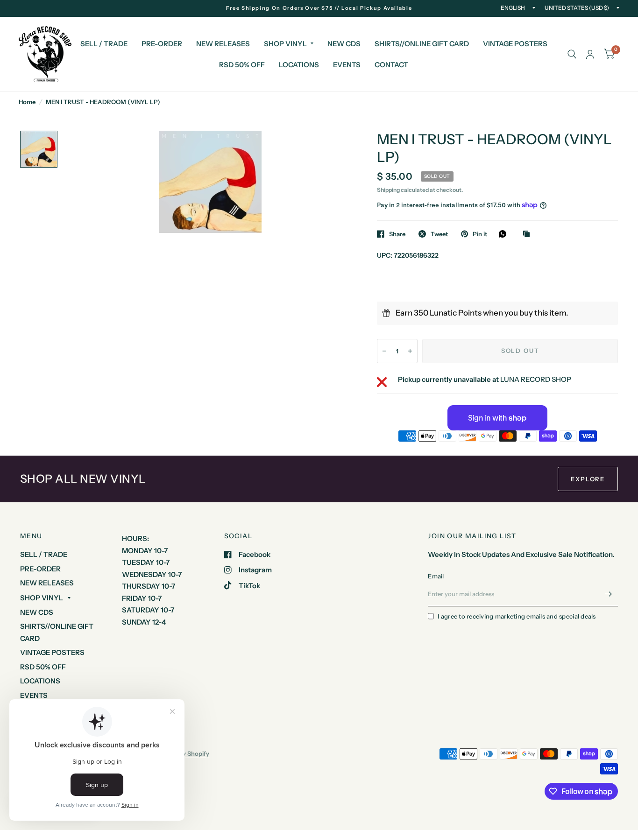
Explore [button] (588, 479)
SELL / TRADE (104, 43)
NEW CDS (344, 43)
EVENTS (347, 64)
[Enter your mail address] (608, 594)
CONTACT (391, 64)
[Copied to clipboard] (529, 234)
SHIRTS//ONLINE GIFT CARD (422, 43)
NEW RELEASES (223, 43)
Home (27, 102)
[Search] (572, 54)
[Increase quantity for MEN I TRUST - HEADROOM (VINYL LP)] (410, 351)
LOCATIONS (299, 64)
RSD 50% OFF (242, 64)
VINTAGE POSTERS (515, 43)
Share (397, 234)
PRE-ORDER (162, 43)
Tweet (439, 234)
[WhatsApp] (505, 234)
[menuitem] (104, 44)
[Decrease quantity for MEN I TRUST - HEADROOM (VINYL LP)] (384, 351)
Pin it (480, 234)
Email (436, 576)
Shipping (388, 189)
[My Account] (590, 54)
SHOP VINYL (285, 43)
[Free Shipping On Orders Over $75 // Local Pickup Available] (319, 8)
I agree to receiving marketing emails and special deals (516, 616)
